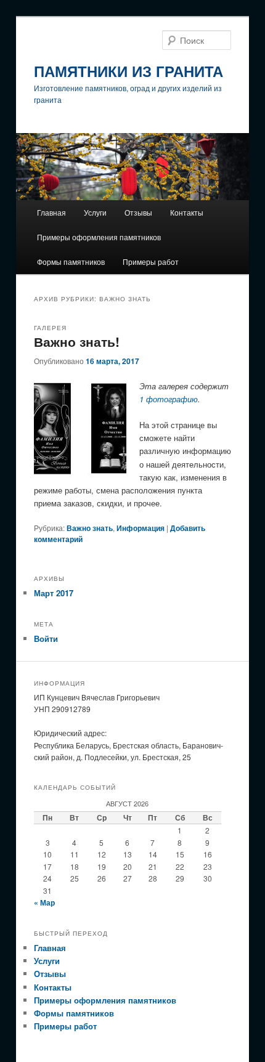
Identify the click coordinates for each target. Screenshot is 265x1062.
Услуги (95, 212)
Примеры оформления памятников (99, 237)
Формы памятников (71, 261)
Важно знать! (77, 341)
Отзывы (138, 212)
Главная (51, 212)
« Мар (44, 902)
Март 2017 (53, 593)
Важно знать (90, 527)
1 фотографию (168, 399)
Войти (46, 638)
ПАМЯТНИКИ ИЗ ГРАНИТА (128, 70)
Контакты (186, 212)
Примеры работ (151, 261)
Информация (140, 527)
